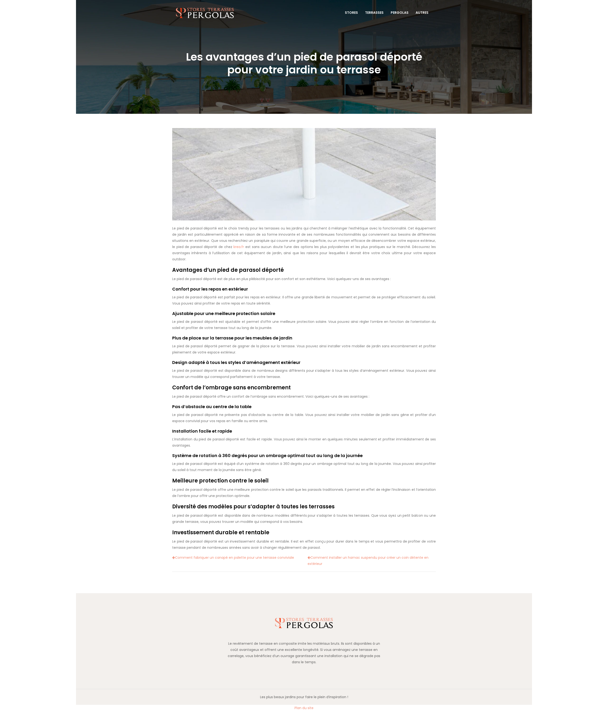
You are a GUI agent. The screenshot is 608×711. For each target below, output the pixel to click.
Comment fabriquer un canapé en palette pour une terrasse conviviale (234, 557)
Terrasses (374, 12)
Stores (351, 12)
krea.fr (238, 246)
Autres (422, 12)
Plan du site (304, 708)
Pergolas (399, 12)
